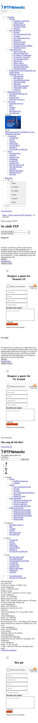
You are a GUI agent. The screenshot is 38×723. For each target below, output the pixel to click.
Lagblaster (17, 90)
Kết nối (11, 19)
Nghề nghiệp (13, 144)
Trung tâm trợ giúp (15, 576)
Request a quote (7, 263)
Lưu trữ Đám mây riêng (21, 80)
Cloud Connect (19, 23)
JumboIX (17, 28)
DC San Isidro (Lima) (21, 59)
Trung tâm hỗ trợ (14, 153)
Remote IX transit (19, 42)
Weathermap (13, 159)
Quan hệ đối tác (14, 145)
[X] (6, 466)
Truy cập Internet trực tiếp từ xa (24, 493)
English (13, 183)
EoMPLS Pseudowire (21, 481)
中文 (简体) (14, 187)
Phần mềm (17, 84)
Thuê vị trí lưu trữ (19, 51)
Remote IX (17, 40)
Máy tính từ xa (18, 78)
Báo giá (4, 259)
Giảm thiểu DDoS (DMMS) (23, 46)
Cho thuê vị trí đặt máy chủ (23, 500)
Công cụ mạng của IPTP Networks (20, 215)
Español (13, 195)
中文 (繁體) (14, 191)
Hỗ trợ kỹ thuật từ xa (20, 65)
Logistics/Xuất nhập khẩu (22, 506)
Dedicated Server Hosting (22, 510)
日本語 (13, 202)
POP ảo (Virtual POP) (21, 53)
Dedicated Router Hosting (22, 514)
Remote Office (18, 519)
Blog (11, 105)
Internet (11, 485)
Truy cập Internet (15, 30)
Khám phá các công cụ (17, 99)
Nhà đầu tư (13, 147)
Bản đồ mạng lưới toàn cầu (18, 94)
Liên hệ (11, 140)
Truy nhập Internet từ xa (22, 38)
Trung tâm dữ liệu (15, 49)
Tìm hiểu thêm (6, 261)
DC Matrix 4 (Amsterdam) (22, 55)
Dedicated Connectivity (21, 21)
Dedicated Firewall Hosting (23, 515)
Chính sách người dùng (8, 650)
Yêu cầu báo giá (6, 211)
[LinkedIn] (6, 469)
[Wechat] (6, 474)
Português (14, 198)
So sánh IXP (13, 161)
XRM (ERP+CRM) (20, 88)
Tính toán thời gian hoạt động (15, 168)
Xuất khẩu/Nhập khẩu (21, 67)
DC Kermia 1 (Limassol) (22, 57)
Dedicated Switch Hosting (22, 512)
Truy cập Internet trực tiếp (22, 34)
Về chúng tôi (13, 138)
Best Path (12, 96)
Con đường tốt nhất (15, 559)
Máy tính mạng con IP (16, 165)
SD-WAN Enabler (20, 27)
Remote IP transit (19, 44)
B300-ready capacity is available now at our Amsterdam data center (19, 133)
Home (4, 215)
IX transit (17, 36)
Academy (12, 107)
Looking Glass (14, 97)
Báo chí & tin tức (15, 111)
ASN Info (12, 174)
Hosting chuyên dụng (16, 508)
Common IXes (14, 163)
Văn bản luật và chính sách (18, 149)
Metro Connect (19, 63)
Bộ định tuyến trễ (19, 25)
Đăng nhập (8, 178)
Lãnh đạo (12, 142)
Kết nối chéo (18, 61)
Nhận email (25, 459)
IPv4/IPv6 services (20, 48)
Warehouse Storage (20, 69)
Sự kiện (11, 109)
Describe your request (14, 308)
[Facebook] (6, 464)
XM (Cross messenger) (21, 86)
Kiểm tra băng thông (16, 171)
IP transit (16, 32)
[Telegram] (6, 471)
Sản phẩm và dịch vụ (16, 103)
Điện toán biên (18, 76)
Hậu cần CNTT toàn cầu (17, 578)
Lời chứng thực (14, 113)
